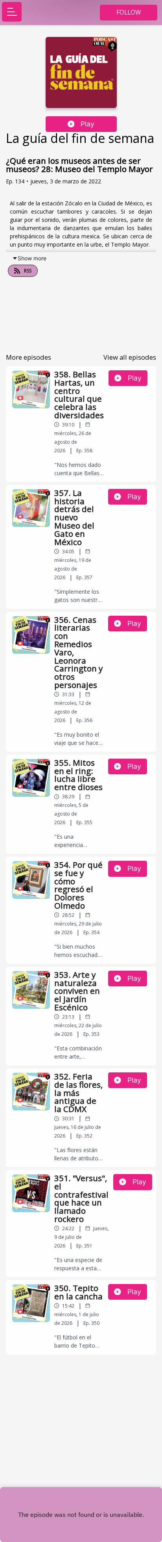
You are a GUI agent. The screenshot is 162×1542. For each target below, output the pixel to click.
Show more (32, 258)
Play (87, 124)
